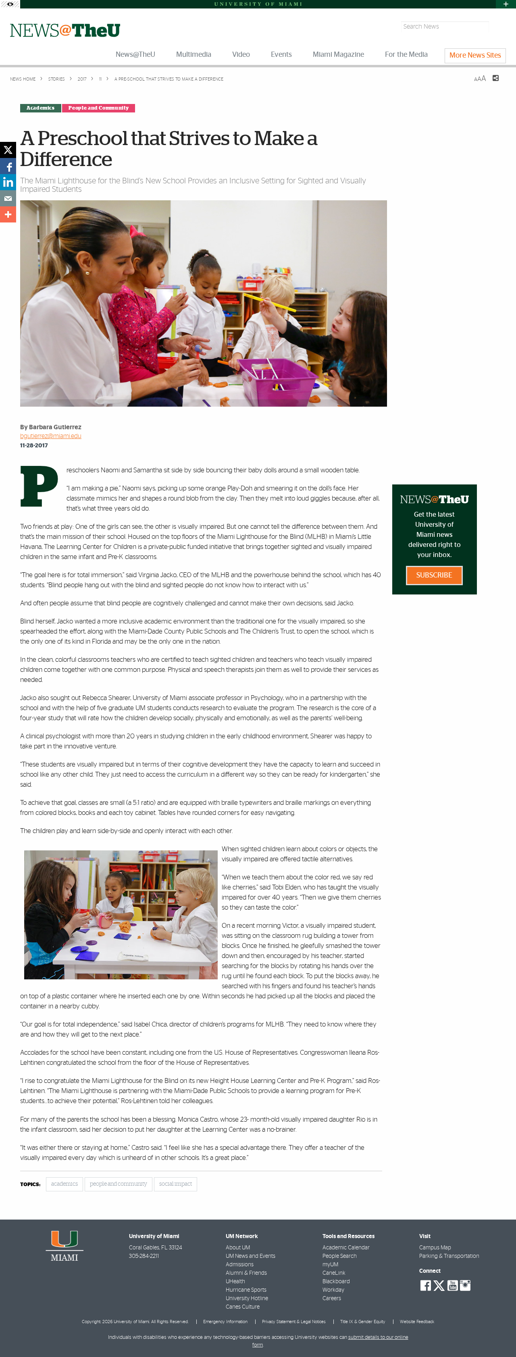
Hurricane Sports (246, 1290)
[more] (8, 214)
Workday (333, 1290)
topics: (30, 1184)
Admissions (240, 1265)
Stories (56, 79)
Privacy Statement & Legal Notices (294, 1322)
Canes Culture (243, 1307)
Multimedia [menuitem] (193, 54)
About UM (238, 1248)
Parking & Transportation (449, 1256)
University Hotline (247, 1298)
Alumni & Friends (246, 1273)
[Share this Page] (491, 83)
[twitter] (8, 150)
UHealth (235, 1281)
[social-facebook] (425, 1285)
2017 (81, 79)
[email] (8, 198)
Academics (41, 108)
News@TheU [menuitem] (135, 54)
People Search (339, 1256)
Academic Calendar (346, 1248)
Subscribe (434, 575)
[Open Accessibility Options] (10, 4)
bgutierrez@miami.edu (50, 436)
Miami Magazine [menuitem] (338, 54)
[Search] (498, 26)
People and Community (99, 108)
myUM (330, 1265)
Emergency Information (225, 1322)
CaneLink (333, 1273)
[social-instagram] (465, 1285)
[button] (499, 1335)
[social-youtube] (452, 1285)
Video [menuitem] (241, 54)
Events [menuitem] (281, 54)
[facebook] (8, 166)
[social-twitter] (439, 1284)
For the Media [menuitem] (406, 54)
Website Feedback (417, 1322)
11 (100, 79)
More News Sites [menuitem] (475, 55)
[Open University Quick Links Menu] (506, 4)
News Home (22, 79)
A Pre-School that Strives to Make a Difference (168, 79)
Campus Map (435, 1248)
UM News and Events (250, 1256)
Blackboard (336, 1281)
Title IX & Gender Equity (362, 1322)
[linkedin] (8, 182)
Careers (331, 1298)
